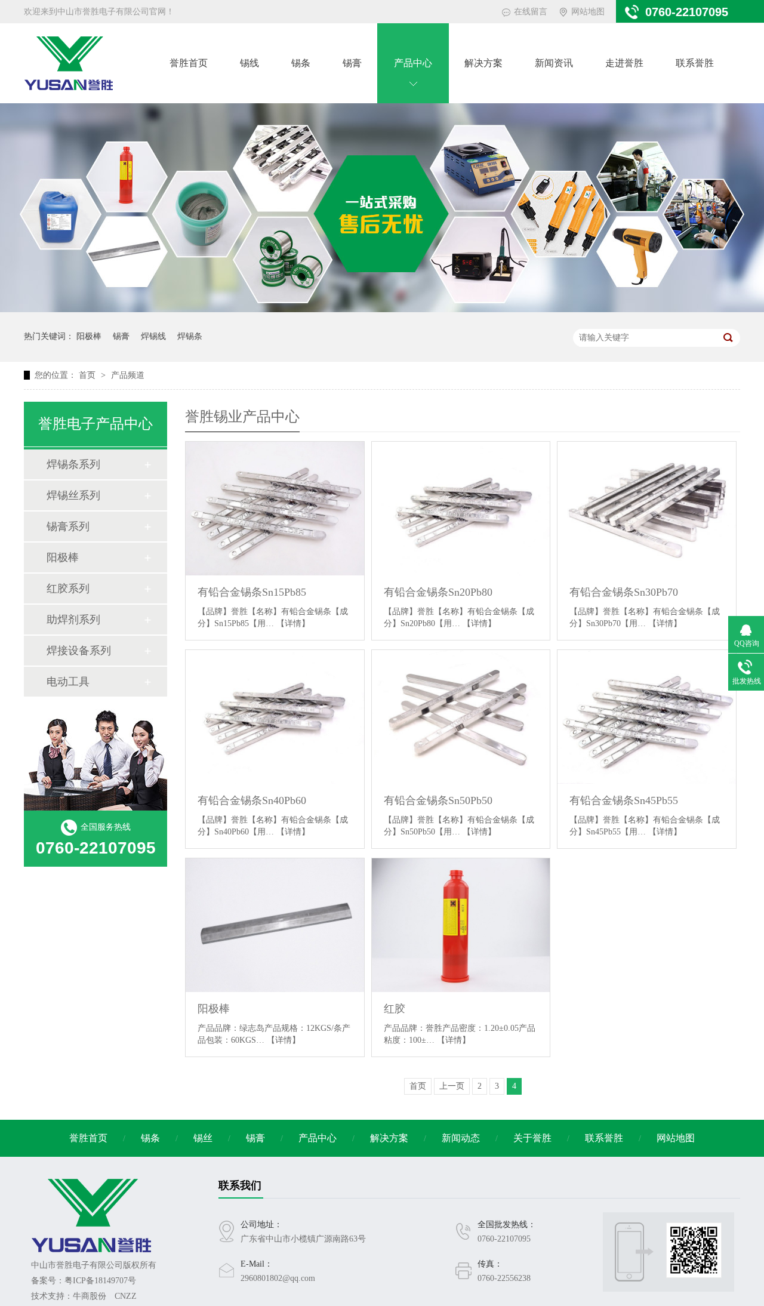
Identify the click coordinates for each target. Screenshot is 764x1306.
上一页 (451, 1086)
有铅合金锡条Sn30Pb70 (623, 592)
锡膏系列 (68, 526)
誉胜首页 (189, 63)
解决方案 (483, 63)
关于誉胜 (532, 1138)
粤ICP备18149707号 (100, 1280)
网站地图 (588, 11)
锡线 (249, 63)
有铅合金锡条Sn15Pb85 (252, 592)
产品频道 (127, 375)
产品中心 (413, 63)
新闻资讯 (554, 63)
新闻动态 (461, 1138)
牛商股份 (89, 1296)
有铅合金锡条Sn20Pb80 (438, 592)
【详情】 (293, 623)
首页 (88, 375)
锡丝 (202, 1138)
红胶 (394, 1009)
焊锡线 (153, 336)
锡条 (300, 63)
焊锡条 (189, 336)
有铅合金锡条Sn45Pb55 (623, 800)
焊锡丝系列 (73, 495)
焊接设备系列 (79, 651)
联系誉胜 (695, 63)
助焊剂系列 (73, 620)
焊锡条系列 (73, 464)
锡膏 (352, 63)
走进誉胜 (624, 63)
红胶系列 (68, 589)
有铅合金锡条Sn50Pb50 (438, 800)
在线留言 (530, 11)
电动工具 (68, 682)
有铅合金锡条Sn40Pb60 (252, 800)
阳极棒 (88, 336)
